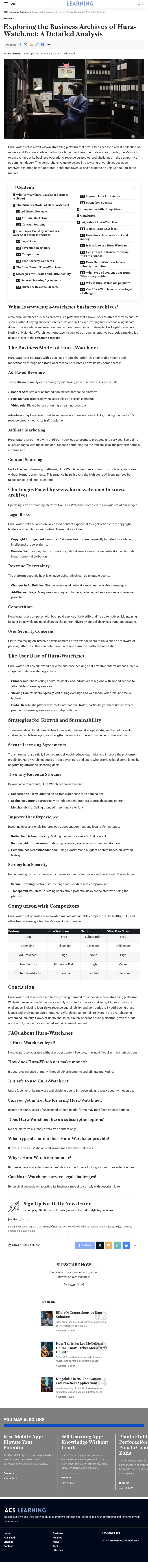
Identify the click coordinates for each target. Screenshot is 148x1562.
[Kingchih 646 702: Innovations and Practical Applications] (47, 1384)
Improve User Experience (103, 196)
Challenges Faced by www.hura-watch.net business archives (36, 233)
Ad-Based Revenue (34, 211)
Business (9, 18)
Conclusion (87, 215)
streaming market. (48, 338)
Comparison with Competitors (101, 209)
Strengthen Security (99, 202)
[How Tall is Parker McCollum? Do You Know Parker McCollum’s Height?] (47, 1349)
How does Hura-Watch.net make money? (105, 237)
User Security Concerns (38, 261)
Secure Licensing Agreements (41, 280)
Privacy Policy (113, 1226)
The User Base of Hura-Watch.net (39, 267)
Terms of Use (50, 1226)
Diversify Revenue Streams (40, 287)
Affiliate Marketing (34, 218)
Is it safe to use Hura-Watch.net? (108, 245)
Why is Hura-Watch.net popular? (108, 283)
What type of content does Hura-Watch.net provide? (105, 274)
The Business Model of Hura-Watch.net (42, 205)
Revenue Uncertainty (36, 248)
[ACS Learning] (74, 4)
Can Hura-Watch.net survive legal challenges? (106, 291)
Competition (30, 254)
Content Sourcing (33, 224)
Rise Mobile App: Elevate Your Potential (23, 1442)
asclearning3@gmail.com (124, 1540)
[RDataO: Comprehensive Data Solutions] (47, 1318)
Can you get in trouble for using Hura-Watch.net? (104, 254)
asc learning (14, 53)
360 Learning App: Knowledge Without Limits (84, 1442)
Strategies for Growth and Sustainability (43, 274)
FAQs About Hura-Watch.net (99, 222)
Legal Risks (28, 241)
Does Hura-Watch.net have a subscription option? (102, 264)
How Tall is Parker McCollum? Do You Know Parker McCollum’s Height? (81, 1348)
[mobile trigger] (7, 4)
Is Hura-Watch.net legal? (102, 228)
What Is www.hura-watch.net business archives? (40, 196)
